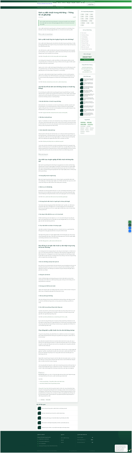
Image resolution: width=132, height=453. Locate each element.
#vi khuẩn (82, 129)
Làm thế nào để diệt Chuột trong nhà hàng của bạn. (50, 383)
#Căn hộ (91, 129)
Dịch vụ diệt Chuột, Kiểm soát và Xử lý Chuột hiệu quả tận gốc (55, 196)
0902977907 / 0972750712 (44, 439)
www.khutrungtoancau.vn (87, 67)
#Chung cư (82, 133)
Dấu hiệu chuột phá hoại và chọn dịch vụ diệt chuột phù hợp (55, 81)
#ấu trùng (86, 129)
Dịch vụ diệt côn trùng (65, 437)
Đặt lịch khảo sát (87, 59)
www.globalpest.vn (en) (87, 71)
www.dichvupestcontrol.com (87, 68)
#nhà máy (89, 122)
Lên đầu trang (92, 450)
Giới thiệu (55, 2)
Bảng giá (68, 2)
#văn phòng (90, 124)
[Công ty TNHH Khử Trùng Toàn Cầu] (44, 4)
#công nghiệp (83, 126)
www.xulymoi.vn (87, 70)
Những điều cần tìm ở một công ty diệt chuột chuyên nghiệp (55, 56)
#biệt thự (87, 131)
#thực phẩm (48, 399)
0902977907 (91, 4)
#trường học (82, 131)
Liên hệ (54, 5)
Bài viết (78, 2)
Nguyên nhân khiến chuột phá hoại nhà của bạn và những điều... (55, 112)
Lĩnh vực (64, 2)
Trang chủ (39, 7)
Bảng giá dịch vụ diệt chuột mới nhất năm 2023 (52, 240)
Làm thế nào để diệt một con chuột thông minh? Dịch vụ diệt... (55, 316)
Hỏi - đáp (83, 2)
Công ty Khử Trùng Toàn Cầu (44, 388)
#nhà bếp (88, 126)
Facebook (82, 1)
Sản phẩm (73, 2)
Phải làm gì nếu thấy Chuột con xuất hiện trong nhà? (53, 141)
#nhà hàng (42, 399)
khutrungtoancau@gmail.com (90, 1)
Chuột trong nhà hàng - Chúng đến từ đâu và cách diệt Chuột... (52, 381)
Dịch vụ (59, 2)
